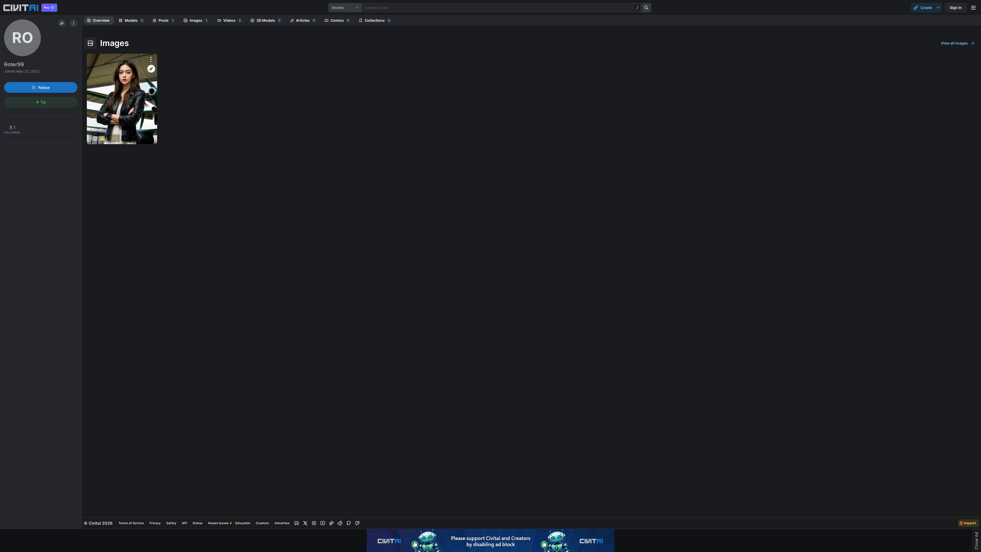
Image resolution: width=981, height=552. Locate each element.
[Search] (646, 7)
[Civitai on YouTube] (322, 523)
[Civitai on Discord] (296, 523)
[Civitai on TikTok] (331, 523)
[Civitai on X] (305, 523)
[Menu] (973, 7)
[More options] (151, 59)
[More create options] (938, 8)
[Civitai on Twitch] (357, 523)
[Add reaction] (93, 138)
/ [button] (637, 7)
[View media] (122, 99)
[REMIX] (151, 69)
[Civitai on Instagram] (314, 523)
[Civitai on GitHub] (348, 523)
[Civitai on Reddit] (340, 523)
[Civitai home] (21, 8)
